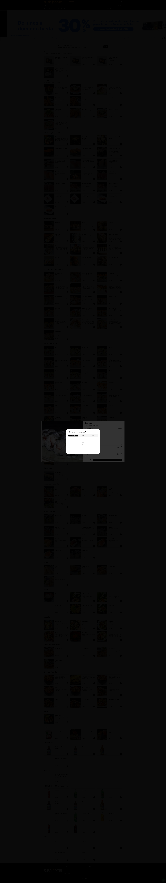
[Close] (122, 422)
